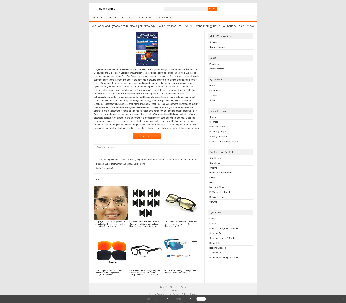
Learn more (147, 136)
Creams (213, 168)
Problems (214, 64)
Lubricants (214, 90)
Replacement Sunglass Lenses (224, 257)
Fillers (212, 177)
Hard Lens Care (217, 127)
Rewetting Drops (217, 131)
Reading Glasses (217, 248)
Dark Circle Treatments (220, 173)
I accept (201, 299)
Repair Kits (214, 243)
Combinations (216, 158)
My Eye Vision (175, 294)
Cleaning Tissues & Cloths (222, 238)
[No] (342, 299)
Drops (212, 85)
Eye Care (112, 18)
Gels (211, 182)
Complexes (214, 163)
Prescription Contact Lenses (223, 141)
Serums (213, 202)
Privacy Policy (175, 287)
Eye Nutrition (145, 18)
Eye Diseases (164, 18)
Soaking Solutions (218, 136)
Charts (212, 100)
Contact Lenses (217, 47)
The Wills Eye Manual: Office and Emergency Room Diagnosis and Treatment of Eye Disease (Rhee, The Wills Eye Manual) (121, 164)
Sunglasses (215, 252)
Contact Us (164, 287)
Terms (183, 287)
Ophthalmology (112, 147)
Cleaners (213, 122)
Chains (212, 219)
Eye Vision (97, 18)
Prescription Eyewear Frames (223, 228)
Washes (213, 95)
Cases (212, 117)
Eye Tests (127, 18)
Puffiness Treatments (220, 192)
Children (213, 42)
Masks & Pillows (217, 187)
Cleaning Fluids (216, 233)
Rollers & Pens (216, 197)
